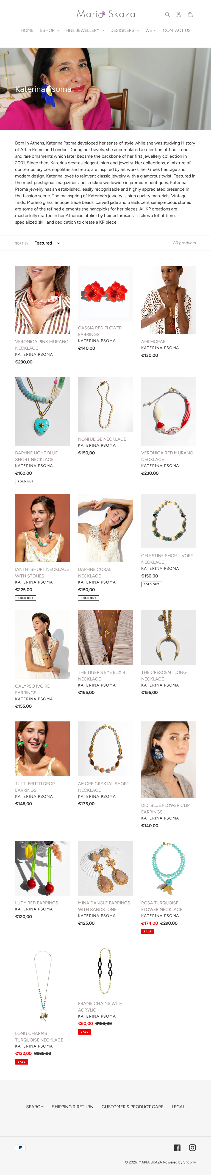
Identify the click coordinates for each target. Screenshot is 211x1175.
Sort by (21, 243)
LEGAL (178, 1106)
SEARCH (35, 1106)
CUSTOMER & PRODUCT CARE (132, 1106)
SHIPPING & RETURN (72, 1106)
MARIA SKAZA (150, 1162)
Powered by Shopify (179, 1162)
